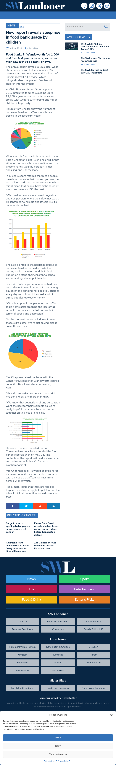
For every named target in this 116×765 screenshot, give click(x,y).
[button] (111, 714)
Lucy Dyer (34, 48)
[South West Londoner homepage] (35, 5)
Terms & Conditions (22, 629)
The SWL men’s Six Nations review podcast (95, 59)
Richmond (22, 662)
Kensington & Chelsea (58, 647)
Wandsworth (93, 662)
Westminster (22, 670)
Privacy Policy (63, 761)
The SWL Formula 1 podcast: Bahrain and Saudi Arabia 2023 (95, 46)
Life (31, 589)
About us (22, 621)
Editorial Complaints (58, 621)
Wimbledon (58, 670)
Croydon (93, 647)
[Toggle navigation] (7, 15)
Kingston (22, 654)
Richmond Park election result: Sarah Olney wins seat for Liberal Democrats (17, 547)
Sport (84, 579)
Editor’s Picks (84, 599)
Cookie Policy (50, 761)
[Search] (106, 27)
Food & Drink (31, 599)
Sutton (57, 662)
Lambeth (58, 654)
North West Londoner (93, 688)
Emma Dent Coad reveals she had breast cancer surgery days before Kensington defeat (46, 529)
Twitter (99, 6)
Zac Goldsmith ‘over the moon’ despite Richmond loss (45, 545)
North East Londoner (22, 688)
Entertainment (84, 589)
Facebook (84, 6)
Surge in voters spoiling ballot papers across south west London (18, 528)
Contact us (58, 629)
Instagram (92, 6)
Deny (58, 745)
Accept (58, 737)
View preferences (58, 754)
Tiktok (107, 6)
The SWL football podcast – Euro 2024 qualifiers (95, 71)
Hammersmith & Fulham (22, 647)
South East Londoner (58, 688)
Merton (93, 654)
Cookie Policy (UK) (93, 629)
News (11, 25)
